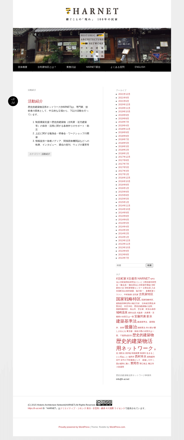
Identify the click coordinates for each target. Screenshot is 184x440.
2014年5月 (123, 223)
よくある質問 (118, 67)
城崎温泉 (122, 312)
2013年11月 (124, 244)
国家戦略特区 (128, 299)
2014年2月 (123, 233)
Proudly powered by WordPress (74, 427)
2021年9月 (123, 97)
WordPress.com (117, 427)
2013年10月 (124, 247)
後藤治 (131, 327)
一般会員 (122, 285)
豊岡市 (134, 363)
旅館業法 (141, 327)
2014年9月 (123, 212)
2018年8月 (123, 136)
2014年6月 (123, 219)
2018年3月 (123, 146)
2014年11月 (124, 205)
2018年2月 (123, 150)
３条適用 (120, 367)
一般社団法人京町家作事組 (139, 285)
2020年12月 (124, 104)
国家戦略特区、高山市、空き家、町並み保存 (136, 309)
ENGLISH (140, 67)
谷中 (118, 360)
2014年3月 (123, 230)
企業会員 (147, 288)
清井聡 (128, 353)
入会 (153, 288)
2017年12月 (124, 157)
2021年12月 (124, 94)
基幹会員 (132, 313)
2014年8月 (123, 216)
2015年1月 (123, 202)
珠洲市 (143, 353)
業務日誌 (71, 67)
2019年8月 (123, 118)
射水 (149, 316)
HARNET (144, 278)
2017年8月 (123, 160)
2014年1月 (123, 237)
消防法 (122, 353)
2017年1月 (123, 174)
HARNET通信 (93, 67)
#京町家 (121, 278)
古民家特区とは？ (47, 67)
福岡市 (131, 357)
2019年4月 (123, 125)
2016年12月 (124, 177)
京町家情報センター (133, 288)
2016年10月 (124, 181)
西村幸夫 (140, 356)
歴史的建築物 (143, 335)
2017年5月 (123, 167)
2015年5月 (123, 199)
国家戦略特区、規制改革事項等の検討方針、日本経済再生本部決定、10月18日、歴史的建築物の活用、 (136, 303)
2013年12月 (124, 240)
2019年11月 (124, 108)
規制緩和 (151, 357)
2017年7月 (123, 164)
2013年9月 (123, 251)
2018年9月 (123, 132)
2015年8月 (123, 195)
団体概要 (22, 67)
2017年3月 (123, 171)
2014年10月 (124, 209)
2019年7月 (123, 122)
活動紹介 (35, 101)
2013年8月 (123, 254)
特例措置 (135, 353)
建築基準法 (126, 321)
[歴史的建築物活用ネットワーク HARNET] (92, 19)
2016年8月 (123, 184)
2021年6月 (123, 101)
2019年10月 (124, 111)
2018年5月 (123, 143)
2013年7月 (123, 258)
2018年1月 (123, 153)
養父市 (151, 363)
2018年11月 (124, 129)
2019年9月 (123, 115)
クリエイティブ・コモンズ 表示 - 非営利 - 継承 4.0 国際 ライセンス (92, 408)
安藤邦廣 (140, 316)
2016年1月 (123, 188)
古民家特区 (146, 294)
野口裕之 (144, 363)
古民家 (135, 294)
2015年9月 (123, 191)
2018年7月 (123, 139)
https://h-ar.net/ (35, 408)
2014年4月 (123, 226)
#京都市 (132, 278)
